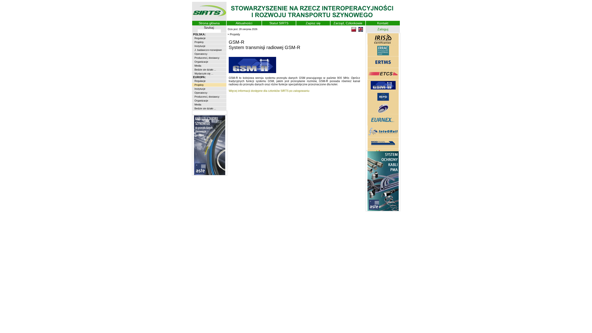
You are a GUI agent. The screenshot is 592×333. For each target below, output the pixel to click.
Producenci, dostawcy (206, 57)
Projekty (199, 42)
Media (197, 65)
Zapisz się (313, 23)
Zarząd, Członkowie (347, 23)
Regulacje (200, 38)
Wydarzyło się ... (203, 73)
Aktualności (244, 23)
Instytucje (199, 46)
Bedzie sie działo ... (205, 69)
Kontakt (382, 23)
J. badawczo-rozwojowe (208, 50)
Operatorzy (200, 53)
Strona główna (209, 23)
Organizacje (201, 61)
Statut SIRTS (278, 23)
